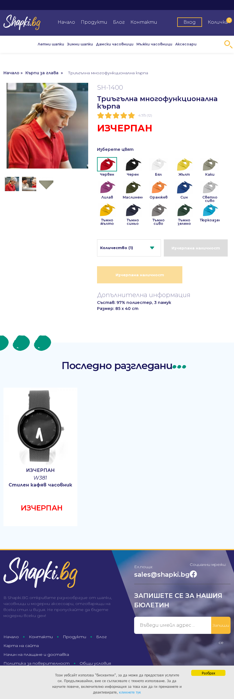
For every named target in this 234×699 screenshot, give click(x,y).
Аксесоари (186, 44)
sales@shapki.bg (162, 574)
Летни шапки (51, 44)
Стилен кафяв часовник (40, 485)
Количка (219, 21)
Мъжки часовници (154, 44)
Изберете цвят (115, 149)
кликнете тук (130, 692)
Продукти (94, 22)
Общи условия (95, 663)
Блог (119, 22)
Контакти (143, 22)
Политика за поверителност (36, 663)
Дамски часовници (115, 44)
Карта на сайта (21, 645)
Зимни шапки (80, 44)
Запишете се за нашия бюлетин (178, 600)
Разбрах (208, 673)
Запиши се (221, 628)
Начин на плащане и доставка (36, 654)
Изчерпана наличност (196, 248)
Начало (66, 22)
